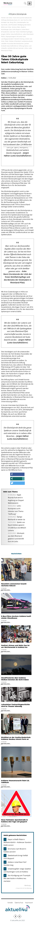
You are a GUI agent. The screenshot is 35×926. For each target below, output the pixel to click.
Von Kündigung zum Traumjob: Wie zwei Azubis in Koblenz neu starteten (17, 878)
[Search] (25, 4)
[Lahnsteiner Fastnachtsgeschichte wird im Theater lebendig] (16, 694)
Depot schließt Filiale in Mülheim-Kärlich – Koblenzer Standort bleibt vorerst (17, 842)
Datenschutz (19, 903)
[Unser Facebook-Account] (15, 916)
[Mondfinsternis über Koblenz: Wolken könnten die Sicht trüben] (16, 664)
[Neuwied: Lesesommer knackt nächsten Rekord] (16, 569)
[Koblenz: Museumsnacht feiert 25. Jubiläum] (16, 762)
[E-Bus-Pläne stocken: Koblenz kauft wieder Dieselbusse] (16, 603)
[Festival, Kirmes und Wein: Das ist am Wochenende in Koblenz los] (16, 634)
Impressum (29, 903)
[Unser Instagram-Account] (20, 916)
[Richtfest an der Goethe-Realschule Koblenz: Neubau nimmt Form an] (16, 724)
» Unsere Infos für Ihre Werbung (23, 888)
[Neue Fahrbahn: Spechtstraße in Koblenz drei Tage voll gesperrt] (16, 803)
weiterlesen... (6, 590)
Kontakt (10, 903)
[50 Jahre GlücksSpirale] (18, 14)
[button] (17, 474)
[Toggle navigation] (30, 3)
